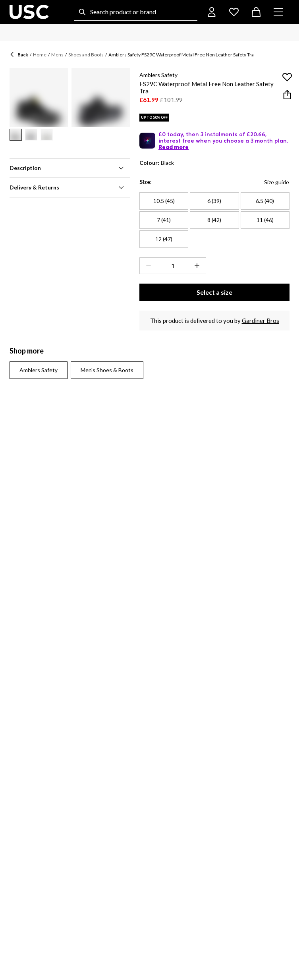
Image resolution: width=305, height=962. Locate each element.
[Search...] (82, 12)
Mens (57, 55)
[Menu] (278, 12)
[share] (287, 94)
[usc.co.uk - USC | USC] (29, 12)
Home (39, 55)
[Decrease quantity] (147, 266)
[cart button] (256, 12)
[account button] (212, 12)
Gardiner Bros (260, 320)
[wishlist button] (234, 12)
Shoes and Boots (86, 55)
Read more (173, 147)
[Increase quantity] (198, 266)
